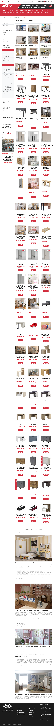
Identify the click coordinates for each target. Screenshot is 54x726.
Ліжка (47, 10)
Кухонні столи (5, 91)
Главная (23, 5)
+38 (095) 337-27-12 (6, 134)
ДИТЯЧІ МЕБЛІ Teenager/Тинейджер (8, 84)
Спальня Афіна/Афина (33, 73)
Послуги (37, 5)
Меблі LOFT (42, 10)
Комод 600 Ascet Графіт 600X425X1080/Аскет (33, 468)
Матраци (4, 12)
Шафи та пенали (22, 12)
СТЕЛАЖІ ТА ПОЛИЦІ (7, 60)
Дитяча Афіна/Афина (21, 73)
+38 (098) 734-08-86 (8, 135)
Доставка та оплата (26, 7)
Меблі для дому (36, 12)
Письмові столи (6, 56)
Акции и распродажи (30, 5)
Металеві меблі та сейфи (7, 14)
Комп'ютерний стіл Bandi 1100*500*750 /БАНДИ (46, 492)
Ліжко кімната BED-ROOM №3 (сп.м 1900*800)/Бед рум (33, 214)
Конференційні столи (31, 10)
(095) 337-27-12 (41, 1)
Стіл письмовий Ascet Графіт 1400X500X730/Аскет (46, 119)
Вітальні (4, 54)
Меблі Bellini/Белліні (7, 77)
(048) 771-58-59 (44, 707)
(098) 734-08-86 (48, 1)
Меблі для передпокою (5, 94)
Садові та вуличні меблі (44, 12)
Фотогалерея (22, 14)
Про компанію (43, 5)
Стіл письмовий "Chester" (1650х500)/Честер (46, 515)
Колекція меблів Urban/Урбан (8, 75)
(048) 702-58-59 (45, 716)
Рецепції (37, 10)
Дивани (25, 10)
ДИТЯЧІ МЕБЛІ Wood (7, 89)
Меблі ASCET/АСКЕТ (7, 72)
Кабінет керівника (19, 10)
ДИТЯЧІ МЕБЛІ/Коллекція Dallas (8, 80)
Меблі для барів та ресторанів (12, 12)
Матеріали (5, 110)
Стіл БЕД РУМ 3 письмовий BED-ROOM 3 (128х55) (21, 214)
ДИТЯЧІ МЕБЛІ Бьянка (8, 67)
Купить (20, 78)
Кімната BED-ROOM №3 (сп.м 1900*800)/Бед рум (8, 87)
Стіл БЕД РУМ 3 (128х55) (46, 189)
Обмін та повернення (35, 7)
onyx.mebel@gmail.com (9, 138)
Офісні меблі (12, 10)
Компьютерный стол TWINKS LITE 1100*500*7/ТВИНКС (46, 214)
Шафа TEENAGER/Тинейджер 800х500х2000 (20, 191)
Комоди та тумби (6, 62)
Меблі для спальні (6, 52)
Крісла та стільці (5, 10)
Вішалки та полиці (16, 14)
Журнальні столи (29, 12)
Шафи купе (5, 58)
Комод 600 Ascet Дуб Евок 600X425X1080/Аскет (33, 96)
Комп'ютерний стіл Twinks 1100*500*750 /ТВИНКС (20, 333)
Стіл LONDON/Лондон (46, 285)
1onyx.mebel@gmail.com (45, 720)
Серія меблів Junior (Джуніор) (7, 70)
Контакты (43, 7)
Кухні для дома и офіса (7, 96)
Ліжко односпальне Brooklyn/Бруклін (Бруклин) (20, 237)
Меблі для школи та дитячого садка (7, 108)
